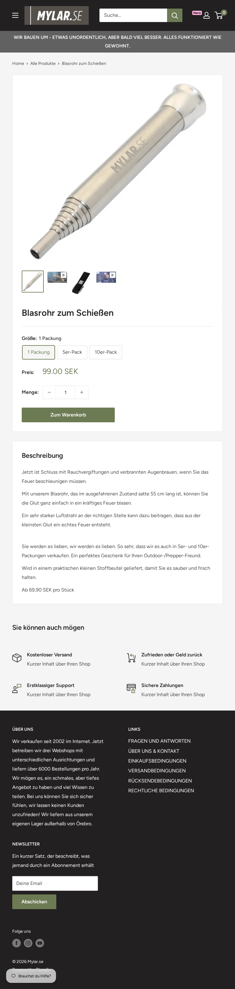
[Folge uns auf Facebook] (16, 943)
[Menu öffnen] (15, 15)
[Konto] (206, 15)
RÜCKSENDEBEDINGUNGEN (160, 781)
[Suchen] (174, 15)
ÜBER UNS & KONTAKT (153, 751)
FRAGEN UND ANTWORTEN (159, 741)
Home (18, 63)
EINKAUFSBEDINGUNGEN (157, 761)
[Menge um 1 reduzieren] (49, 392)
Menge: (30, 392)
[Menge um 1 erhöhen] (81, 392)
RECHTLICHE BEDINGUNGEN (161, 790)
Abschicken (34, 902)
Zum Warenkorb (68, 415)
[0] (219, 15)
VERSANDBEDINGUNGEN (157, 771)
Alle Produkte (43, 63)
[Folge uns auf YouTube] (39, 943)
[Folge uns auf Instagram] (28, 943)
